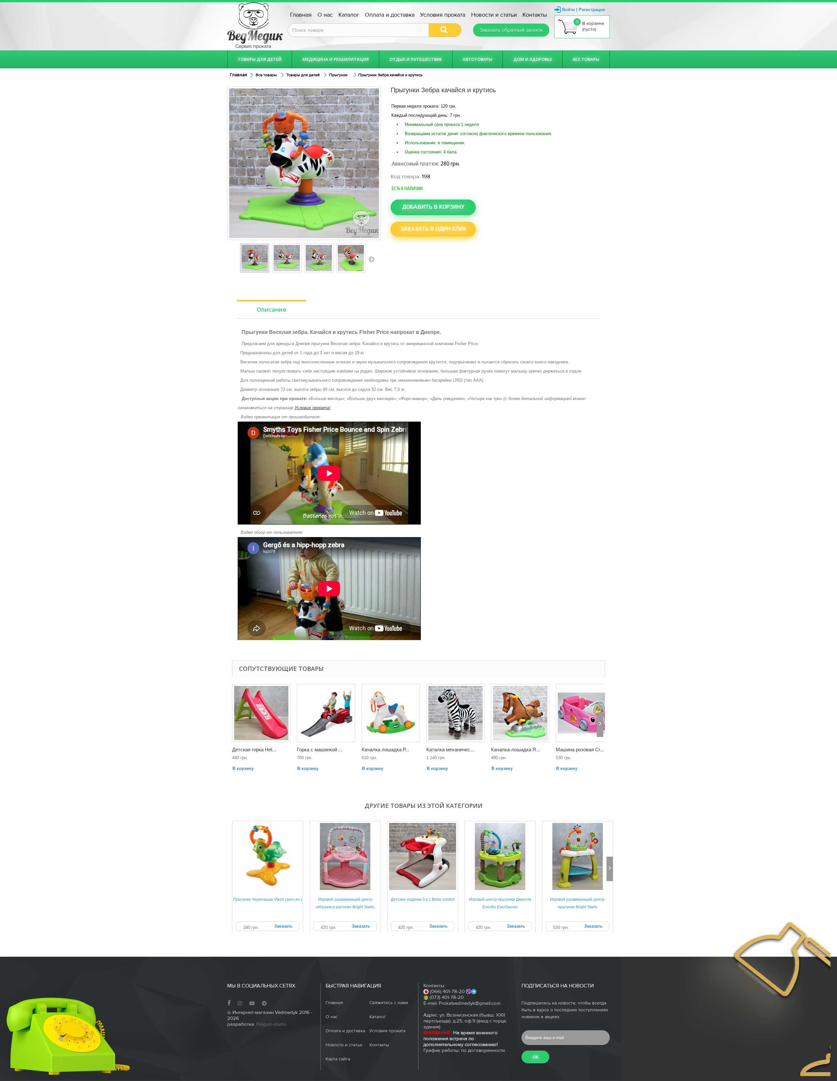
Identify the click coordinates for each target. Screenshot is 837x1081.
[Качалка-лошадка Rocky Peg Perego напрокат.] (520, 713)
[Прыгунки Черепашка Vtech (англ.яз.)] (267, 856)
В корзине (590, 25)
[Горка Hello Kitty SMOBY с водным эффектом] (261, 713)
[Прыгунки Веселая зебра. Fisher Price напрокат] (254, 258)
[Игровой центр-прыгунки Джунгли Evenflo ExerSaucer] (500, 856)
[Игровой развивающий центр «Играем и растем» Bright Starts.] (345, 856)
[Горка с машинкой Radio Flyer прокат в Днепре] (326, 713)
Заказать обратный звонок (511, 30)
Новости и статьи (494, 15)
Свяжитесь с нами (388, 1003)
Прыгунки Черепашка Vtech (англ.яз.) (267, 899)
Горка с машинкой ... (319, 749)
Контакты (534, 15)
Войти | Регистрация (583, 9)
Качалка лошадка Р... (385, 749)
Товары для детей (260, 59)
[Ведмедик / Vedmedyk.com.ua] (255, 25)
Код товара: (405, 176)
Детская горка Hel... (254, 749)
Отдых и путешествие (415, 59)
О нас (325, 15)
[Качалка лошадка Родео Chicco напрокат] (391, 713)
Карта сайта (338, 1059)
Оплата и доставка (390, 15)
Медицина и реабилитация (335, 59)
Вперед (371, 259)
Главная (301, 15)
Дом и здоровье (532, 59)
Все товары (586, 59)
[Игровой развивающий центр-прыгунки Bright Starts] (577, 856)
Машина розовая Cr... (580, 749)
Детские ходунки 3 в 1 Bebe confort (422, 899)
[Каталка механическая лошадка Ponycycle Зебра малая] (455, 713)
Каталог (348, 15)
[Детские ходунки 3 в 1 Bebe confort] (422, 856)
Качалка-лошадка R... (515, 749)
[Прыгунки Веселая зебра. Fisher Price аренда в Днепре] (286, 258)
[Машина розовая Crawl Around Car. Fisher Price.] (585, 713)
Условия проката (442, 15)
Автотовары (477, 59)
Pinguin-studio (271, 1024)
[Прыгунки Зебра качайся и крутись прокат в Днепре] (318, 258)
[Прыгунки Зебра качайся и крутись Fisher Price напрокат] (350, 258)
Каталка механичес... (450, 749)
